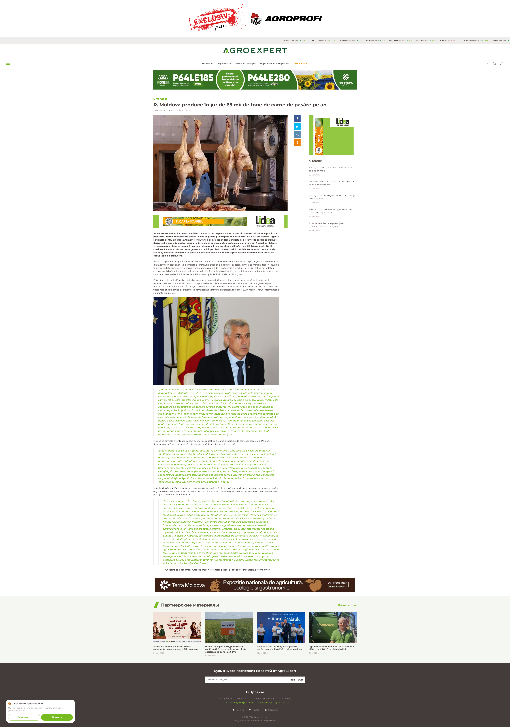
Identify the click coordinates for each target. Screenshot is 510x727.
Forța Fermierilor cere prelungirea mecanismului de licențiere (327, 225)
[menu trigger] (8, 63)
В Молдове (160, 99)
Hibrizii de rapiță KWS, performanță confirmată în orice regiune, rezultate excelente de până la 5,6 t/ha (225, 649)
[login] (502, 63)
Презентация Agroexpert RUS (236, 702)
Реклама (241, 698)
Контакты (284, 698)
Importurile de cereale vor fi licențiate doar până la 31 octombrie (331, 183)
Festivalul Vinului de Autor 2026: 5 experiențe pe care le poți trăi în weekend (176, 647)
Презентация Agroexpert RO (274, 702)
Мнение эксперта (246, 63)
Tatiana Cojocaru (184, 110)
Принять (57, 717)
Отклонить (24, 717)
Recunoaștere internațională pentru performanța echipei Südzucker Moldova (279, 647)
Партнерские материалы (274, 63)
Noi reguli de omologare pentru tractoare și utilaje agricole (332, 197)
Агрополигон (224, 63)
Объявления (300, 63)
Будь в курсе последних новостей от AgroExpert (255, 671)
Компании (207, 63)
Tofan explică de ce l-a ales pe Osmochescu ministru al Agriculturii (331, 211)
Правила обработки (263, 698)
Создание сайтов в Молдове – (249, 720)
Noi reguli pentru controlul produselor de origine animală (330, 169)
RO (487, 63)
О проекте (226, 698)
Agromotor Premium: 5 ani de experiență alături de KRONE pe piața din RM (331, 647)
